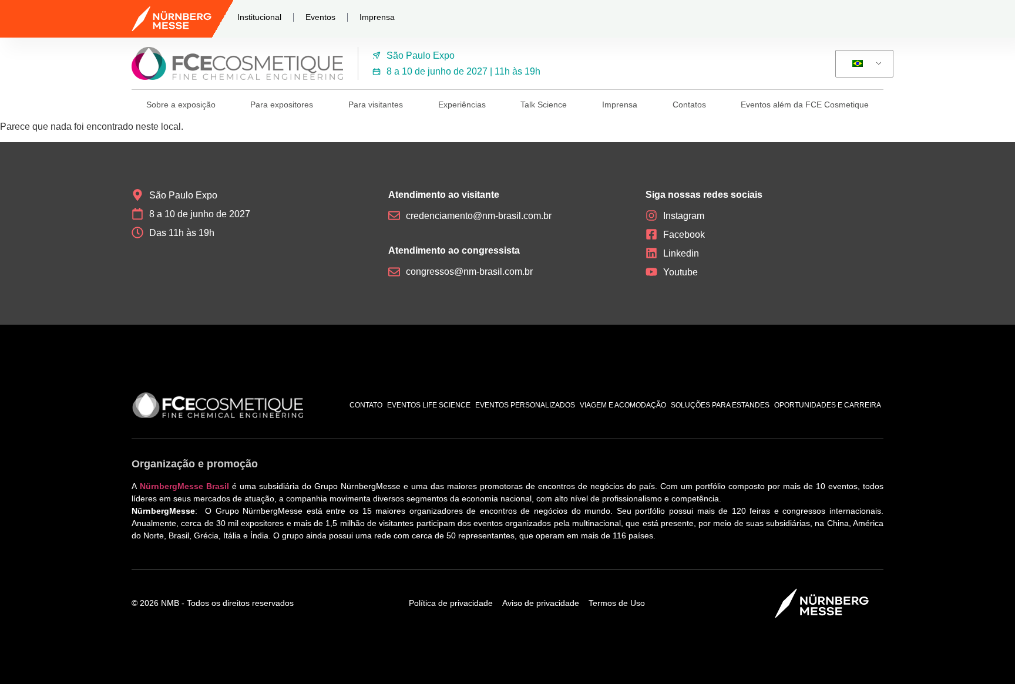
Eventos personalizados (525, 405)
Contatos (689, 104)
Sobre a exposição (181, 104)
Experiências (462, 104)
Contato (365, 405)
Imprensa (377, 17)
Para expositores (281, 104)
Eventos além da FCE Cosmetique (805, 104)
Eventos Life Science (428, 405)
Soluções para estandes (720, 405)
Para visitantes (375, 104)
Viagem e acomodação (623, 405)
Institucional (259, 17)
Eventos (320, 17)
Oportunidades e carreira (827, 405)
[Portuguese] (862, 64)
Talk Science (543, 104)
